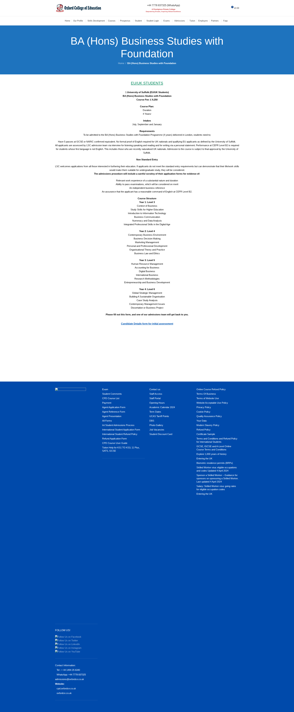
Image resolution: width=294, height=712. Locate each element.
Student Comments (112, 394)
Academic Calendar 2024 (162, 407)
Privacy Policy (203, 407)
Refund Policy (203, 429)
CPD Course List (110, 398)
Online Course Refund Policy (211, 389)
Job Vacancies (156, 429)
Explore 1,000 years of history (211, 454)
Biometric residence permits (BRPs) (214, 463)
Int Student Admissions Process (118, 425)
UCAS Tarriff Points (159, 416)
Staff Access (155, 394)
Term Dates (155, 411)
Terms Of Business (206, 394)
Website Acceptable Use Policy (212, 402)
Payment (106, 402)
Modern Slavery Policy (207, 425)
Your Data (201, 420)
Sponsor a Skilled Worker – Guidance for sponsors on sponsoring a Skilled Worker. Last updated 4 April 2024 (217, 478)
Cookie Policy (203, 411)
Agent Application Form (113, 407)
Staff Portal (155, 398)
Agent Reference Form (113, 411)
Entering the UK (204, 458)
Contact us (154, 389)
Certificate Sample (205, 434)
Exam (105, 389)
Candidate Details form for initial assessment (147, 323)
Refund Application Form (114, 438)
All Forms (107, 420)
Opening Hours (157, 402)
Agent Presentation (111, 416)
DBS (151, 420)
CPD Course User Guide (114, 443)
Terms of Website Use (207, 398)
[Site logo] (78, 7)
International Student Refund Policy (119, 434)
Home (121, 63)
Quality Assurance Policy (209, 416)
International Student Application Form (121, 429)
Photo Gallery (156, 425)
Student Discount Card (160, 434)
